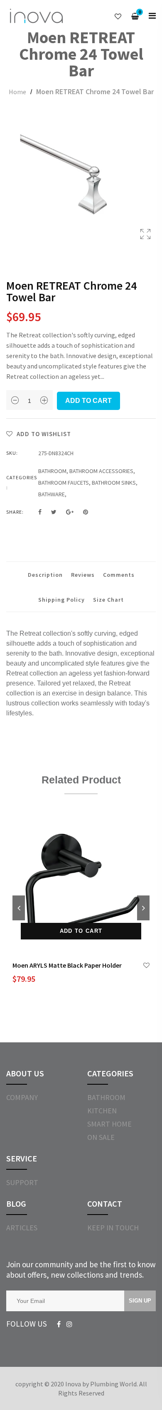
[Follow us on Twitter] (53, 512)
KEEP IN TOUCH (113, 1227)
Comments (119, 574)
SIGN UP (140, 1301)
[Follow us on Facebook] (40, 512)
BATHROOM (52, 471)
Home (17, 92)
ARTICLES (21, 1227)
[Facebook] (59, 1324)
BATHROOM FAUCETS (63, 482)
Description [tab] (45, 574)
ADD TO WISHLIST (43, 434)
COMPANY (22, 1097)
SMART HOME (109, 1124)
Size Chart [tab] (108, 599)
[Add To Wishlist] (146, 965)
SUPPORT (22, 1182)
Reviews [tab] (83, 574)
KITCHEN (102, 1110)
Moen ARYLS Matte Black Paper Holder (67, 965)
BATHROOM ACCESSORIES (101, 471)
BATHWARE (51, 494)
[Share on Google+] (70, 512)
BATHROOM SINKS (114, 482)
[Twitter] (69, 1324)
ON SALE (101, 1137)
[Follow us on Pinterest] (85, 512)
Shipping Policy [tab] (61, 599)
